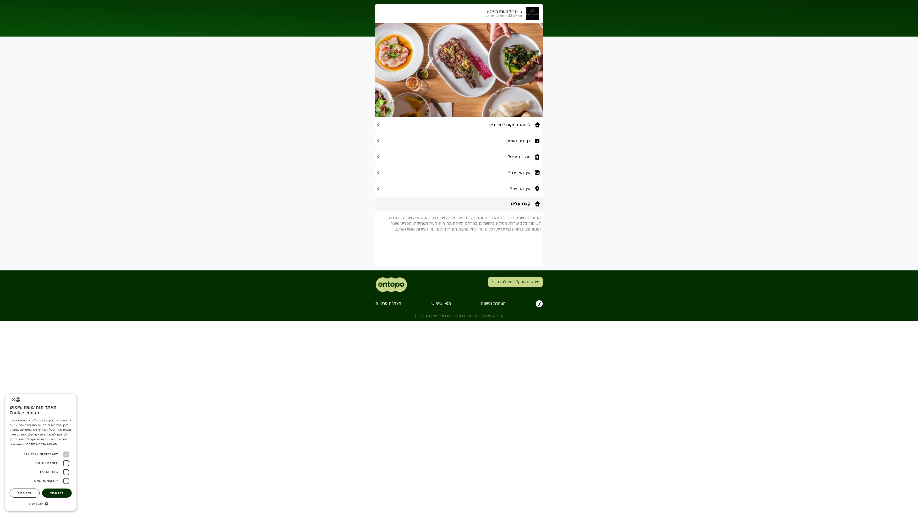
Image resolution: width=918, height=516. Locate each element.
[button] (41, 503)
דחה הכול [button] (24, 493)
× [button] (14, 399)
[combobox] (18, 399)
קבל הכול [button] (56, 493)
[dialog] (40, 452)
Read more (17, 444)
